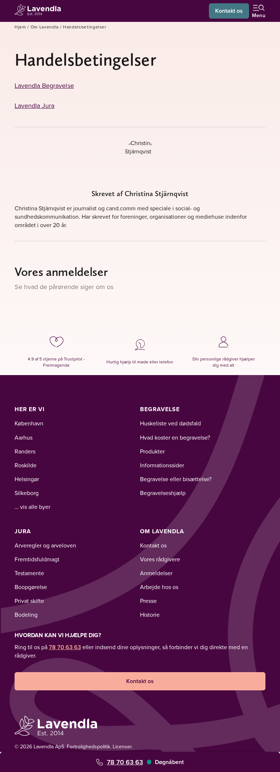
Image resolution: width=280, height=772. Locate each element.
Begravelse (160, 409)
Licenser (122, 746)
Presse (148, 601)
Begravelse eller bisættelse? (175, 479)
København (29, 423)
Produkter (152, 451)
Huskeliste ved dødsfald (170, 423)
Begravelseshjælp (163, 493)
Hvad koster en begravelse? (175, 437)
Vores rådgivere (160, 559)
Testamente (29, 573)
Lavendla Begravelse (44, 85)
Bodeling (26, 615)
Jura (23, 531)
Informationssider (162, 465)
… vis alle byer (32, 507)
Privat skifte (29, 601)
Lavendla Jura (34, 105)
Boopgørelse (31, 587)
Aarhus (23, 437)
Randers (25, 451)
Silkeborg (27, 493)
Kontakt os (229, 11)
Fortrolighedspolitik (88, 746)
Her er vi (29, 409)
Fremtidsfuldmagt (37, 559)
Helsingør (27, 479)
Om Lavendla (45, 27)
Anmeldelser (156, 573)
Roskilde (25, 465)
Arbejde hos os (159, 587)
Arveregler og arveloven (45, 545)
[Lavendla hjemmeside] (40, 10)
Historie (150, 615)
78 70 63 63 (125, 762)
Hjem (20, 27)
